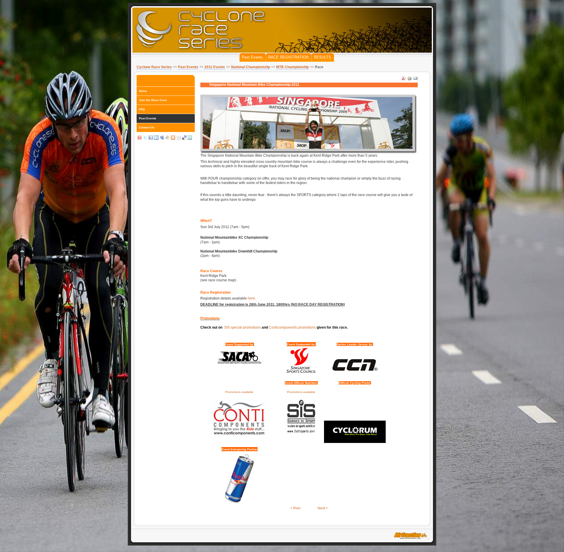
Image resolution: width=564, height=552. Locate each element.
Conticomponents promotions (292, 327)
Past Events (188, 67)
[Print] (409, 80)
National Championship (250, 67)
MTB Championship (292, 67)
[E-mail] (415, 80)
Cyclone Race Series (154, 67)
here (251, 298)
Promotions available (239, 392)
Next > (323, 508)
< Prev (295, 508)
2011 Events (214, 67)
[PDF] (403, 80)
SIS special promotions (242, 327)
